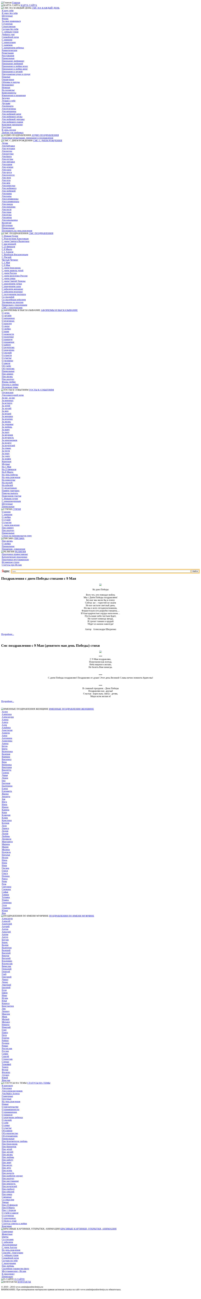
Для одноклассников (12, 1091)
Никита (5, 1024)
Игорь (5, 998)
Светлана (6, 886)
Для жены (7, 217)
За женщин (7, 416)
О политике (8, 337)
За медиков (7, 435)
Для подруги (8, 175)
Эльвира (6, 908)
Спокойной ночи (10, 37)
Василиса (6, 759)
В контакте (7, 1085)
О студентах (8, 1215)
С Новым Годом (10, 236)
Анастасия (7, 730)
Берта (4, 748)
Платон (5, 1038)
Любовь (6, 836)
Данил (5, 979)
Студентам (7, 24)
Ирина (5, 807)
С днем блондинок (11, 268)
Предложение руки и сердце (16, 74)
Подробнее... (7, 634)
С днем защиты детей (12, 270)
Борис (5, 942)
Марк (4, 1016)
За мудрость (8, 437)
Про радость (8, 1173)
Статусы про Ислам (12, 565)
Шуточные (7, 16)
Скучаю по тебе (10, 1260)
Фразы (5, 18)
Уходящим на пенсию (12, 302)
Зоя (3, 799)
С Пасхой (6, 257)
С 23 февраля (8, 246)
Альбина (6, 727)
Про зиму (6, 1162)
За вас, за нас (8, 398)
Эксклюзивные (9, 1244)
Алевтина (7, 714)
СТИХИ (17, 509)
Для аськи (7, 1088)
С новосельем (9, 42)
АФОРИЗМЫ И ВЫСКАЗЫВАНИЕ (59, 310)
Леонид (5, 1011)
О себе (5, 1122)
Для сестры (7, 159)
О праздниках (9, 1218)
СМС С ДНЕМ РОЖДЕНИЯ (47, 140)
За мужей (6, 413)
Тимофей (6, 1064)
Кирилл (6, 1003)
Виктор (5, 955)
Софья (5, 892)
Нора (4, 865)
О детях (6, 313)
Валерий (6, 950)
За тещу (6, 453)
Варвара (6, 756)
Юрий (5, 1077)
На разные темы (10, 387)
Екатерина (7, 786)
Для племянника (10, 199)
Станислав (7, 1059)
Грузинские (7, 392)
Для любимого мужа (12, 116)
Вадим (5, 945)
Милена (6, 849)
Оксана (5, 868)
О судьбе (6, 520)
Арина (5, 743)
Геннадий (6, 969)
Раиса (5, 878)
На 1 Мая (6, 466)
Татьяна (6, 897)
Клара (5, 817)
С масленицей (9, 244)
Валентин (7, 947)
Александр (7, 918)
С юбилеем (7, 1242)
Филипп (6, 1072)
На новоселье (8, 480)
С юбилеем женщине (12, 289)
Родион (5, 1043)
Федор (5, 1069)
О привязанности (10, 1109)
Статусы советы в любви (14, 1223)
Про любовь (8, 1157)
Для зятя (6, 183)
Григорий (6, 977)
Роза (4, 884)
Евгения (6, 783)
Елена (5, 788)
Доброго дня (8, 34)
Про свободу (8, 1189)
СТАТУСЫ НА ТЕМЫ (38, 1083)
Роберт (5, 1040)
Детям (5, 143)
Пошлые (6, 77)
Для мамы (7, 193)
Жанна (5, 794)
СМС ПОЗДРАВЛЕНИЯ (41, 233)
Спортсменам (8, 26)
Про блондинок (10, 1144)
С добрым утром (10, 32)
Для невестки (8, 185)
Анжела (6, 733)
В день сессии (9, 130)
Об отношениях (10, 1136)
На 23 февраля (9, 469)
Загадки (6, 98)
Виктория (7, 767)
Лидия (5, 831)
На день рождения (11, 477)
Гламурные (7, 1096)
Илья (4, 1000)
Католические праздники (14, 557)
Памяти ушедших (10, 490)
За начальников (9, 440)
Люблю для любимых (13, 132)
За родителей (8, 445)
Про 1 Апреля (9, 1210)
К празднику (8, 1274)
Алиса (5, 722)
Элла (4, 905)
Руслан (5, 1051)
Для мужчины (9, 108)
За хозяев (6, 459)
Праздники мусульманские (15, 559)
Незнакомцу (8, 85)
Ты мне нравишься (11, 21)
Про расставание (10, 1181)
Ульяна (5, 900)
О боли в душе (9, 1221)
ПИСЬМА (19, 538)
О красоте (7, 323)
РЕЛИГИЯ (20, 551)
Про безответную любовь (14, 1141)
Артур (5, 937)
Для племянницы (10, 201)
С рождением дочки (12, 283)
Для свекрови (8, 207)
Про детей (7, 1149)
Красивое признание (12, 124)
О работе (6, 344)
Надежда (6, 852)
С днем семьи (8, 278)
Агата (5, 711)
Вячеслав (6, 966)
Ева (3, 780)
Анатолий (7, 924)
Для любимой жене (11, 114)
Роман (5, 1046)
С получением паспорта (14, 294)
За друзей (6, 408)
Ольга (5, 873)
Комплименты (9, 93)
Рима (4, 881)
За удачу (6, 456)
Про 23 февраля (10, 1205)
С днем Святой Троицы (13, 281)
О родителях (8, 347)
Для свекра (7, 204)
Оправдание (8, 79)
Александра (8, 717)
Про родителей (9, 1186)
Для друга (7, 172)
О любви (6, 329)
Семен (5, 1053)
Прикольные (8, 58)
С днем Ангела (9, 1247)
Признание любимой (12, 63)
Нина (4, 860)
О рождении (8, 350)
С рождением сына (11, 286)
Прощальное (8, 546)
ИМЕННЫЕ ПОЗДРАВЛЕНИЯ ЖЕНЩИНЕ (71, 709)
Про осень (7, 1170)
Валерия (6, 754)
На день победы (10, 474)
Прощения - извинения (13, 549)
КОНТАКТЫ (24, 1282)
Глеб (4, 974)
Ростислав (7, 1048)
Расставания (8, 55)
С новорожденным (11, 501)
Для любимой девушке (13, 119)
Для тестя (6, 209)
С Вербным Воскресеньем (15, 254)
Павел (5, 1032)
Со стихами (8, 1239)
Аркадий (6, 931)
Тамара (5, 894)
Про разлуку (8, 379)
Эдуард (5, 1075)
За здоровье (7, 424)
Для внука (7, 151)
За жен (5, 411)
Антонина (7, 738)
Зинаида (6, 796)
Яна (4, 913)
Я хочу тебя (7, 10)
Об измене (7, 1130)
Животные (7, 1234)
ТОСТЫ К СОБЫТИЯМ (41, 390)
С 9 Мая (6, 265)
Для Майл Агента (11, 1093)
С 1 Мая (6, 262)
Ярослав (6, 1080)
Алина (5, 719)
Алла (4, 725)
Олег (4, 1030)
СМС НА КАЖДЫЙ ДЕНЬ (45, 8)
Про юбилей (8, 1191)
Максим (6, 1014)
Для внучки (8, 154)
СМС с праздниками (12, 307)
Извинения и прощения (14, 95)
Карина (5, 809)
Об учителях (8, 368)
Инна (4, 804)
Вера (4, 762)
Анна (4, 735)
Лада (4, 825)
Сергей (5, 1056)
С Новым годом (10, 498)
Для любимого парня (12, 122)
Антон (5, 929)
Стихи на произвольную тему (17, 535)
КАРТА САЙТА (29, 5)
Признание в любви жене (15, 69)
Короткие (6, 461)
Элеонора (6, 902)
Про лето (6, 1168)
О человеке (7, 360)
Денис (5, 982)
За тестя (6, 451)
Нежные (6, 87)
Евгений (6, 987)
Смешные (7, 1197)
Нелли (5, 857)
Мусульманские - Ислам (14, 1271)
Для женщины (9, 111)
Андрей (6, 926)
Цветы (5, 1236)
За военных (7, 400)
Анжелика (7, 741)
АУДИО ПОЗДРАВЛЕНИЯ (45, 135)
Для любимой (9, 191)
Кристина (7, 820)
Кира (4, 812)
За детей (6, 405)
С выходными (9, 1263)
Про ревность (8, 1183)
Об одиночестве (10, 1133)
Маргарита (7, 841)
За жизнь (6, 421)
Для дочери (7, 167)
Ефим (5, 992)
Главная (16, 2)
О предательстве (10, 1107)
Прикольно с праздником (14, 305)
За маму (6, 429)
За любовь (7, 427)
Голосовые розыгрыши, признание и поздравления (27, 138)
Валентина (7, 751)
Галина (5, 772)
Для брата (7, 156)
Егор (4, 990)
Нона (4, 863)
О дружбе (6, 315)
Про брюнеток (9, 1146)
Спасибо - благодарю (12, 1252)
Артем (5, 934)
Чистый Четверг (10, 260)
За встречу (7, 403)
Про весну (7, 1165)
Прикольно (7, 1276)
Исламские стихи (10, 562)
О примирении (9, 1112)
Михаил (6, 1022)
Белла (5, 746)
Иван (4, 995)
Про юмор (7, 1194)
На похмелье (8, 90)
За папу (5, 432)
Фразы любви (9, 382)
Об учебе (6, 366)
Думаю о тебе (8, 100)
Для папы (6, 196)
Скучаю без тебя (10, 29)
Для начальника (10, 220)
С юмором (7, 39)
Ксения (5, 823)
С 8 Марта (7, 249)
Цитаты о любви (10, 384)
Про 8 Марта (8, 1207)
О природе (7, 339)
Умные (5, 1202)
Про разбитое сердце (12, 1175)
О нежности (8, 334)
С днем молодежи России (15, 276)
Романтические (9, 50)
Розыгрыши (8, 53)
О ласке (6, 326)
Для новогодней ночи (13, 395)
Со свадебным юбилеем (14, 299)
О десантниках (9, 488)
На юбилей (7, 485)
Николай (6, 1027)
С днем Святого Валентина (15, 241)
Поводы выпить (10, 493)
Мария (5, 847)
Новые (5, 1104)
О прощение (8, 342)
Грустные (6, 127)
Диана (5, 778)
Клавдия (6, 815)
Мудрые (6, 464)
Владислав (7, 963)
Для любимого (9, 188)
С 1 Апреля (7, 252)
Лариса (5, 828)
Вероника (7, 764)
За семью (6, 448)
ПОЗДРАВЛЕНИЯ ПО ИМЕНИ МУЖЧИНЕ (71, 916)
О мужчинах (8, 321)
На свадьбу (7, 482)
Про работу (7, 1160)
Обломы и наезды (11, 82)
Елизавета (7, 791)
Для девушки (8, 161)
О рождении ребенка (12, 1117)
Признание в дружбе (12, 71)
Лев (4, 1008)
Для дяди (6, 177)
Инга (4, 802)
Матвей (5, 1019)
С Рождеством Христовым (15, 238)
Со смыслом (8, 1199)
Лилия (5, 833)
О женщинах (8, 318)
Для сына (6, 169)
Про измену (8, 527)
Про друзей (7, 1152)
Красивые (7, 1226)
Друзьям (6, 103)
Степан (5, 1061)
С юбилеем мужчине (12, 291)
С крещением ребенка (13, 47)
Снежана (6, 889)
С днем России (9, 273)
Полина (6, 876)
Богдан (5, 939)
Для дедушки (8, 148)
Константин (8, 1006)
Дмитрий (6, 985)
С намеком (7, 45)
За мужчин (7, 419)
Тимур (5, 1067)
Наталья (6, 855)
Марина (6, 844)
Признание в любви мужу (15, 66)
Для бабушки (8, 146)
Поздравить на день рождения (17, 230)
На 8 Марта (7, 472)
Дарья (5, 775)
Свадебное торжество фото (15, 1268)
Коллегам (6, 222)
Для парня (7, 164)
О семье (6, 1125)
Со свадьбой (8, 297)
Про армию (7, 374)
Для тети (6, 180)
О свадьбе (7, 352)
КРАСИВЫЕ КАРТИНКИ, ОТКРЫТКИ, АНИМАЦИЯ (88, 1229)
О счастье (6, 358)
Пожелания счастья (11, 496)
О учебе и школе (10, 1213)
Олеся (5, 870)
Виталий (6, 958)
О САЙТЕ (19, 1279)
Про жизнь (7, 376)
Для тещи (6, 212)
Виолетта (6, 770)
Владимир (7, 961)
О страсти (7, 355)
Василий (6, 953)
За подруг (7, 443)
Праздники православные (15, 554)
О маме (5, 331)
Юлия (5, 910)
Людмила (6, 839)
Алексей (6, 921)
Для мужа (6, 215)
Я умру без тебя (10, 13)
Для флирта (7, 106)
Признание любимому (13, 61)
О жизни (6, 512)
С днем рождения (10, 525)
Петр (4, 1035)
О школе (6, 363)
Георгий (6, 971)
